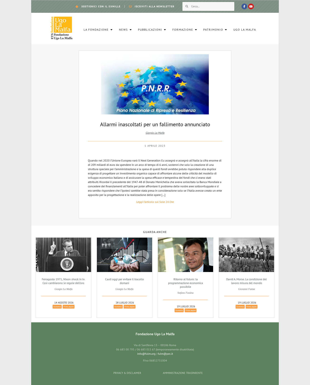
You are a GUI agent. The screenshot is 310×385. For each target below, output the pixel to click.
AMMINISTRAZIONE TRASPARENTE (183, 373)
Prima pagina (69, 306)
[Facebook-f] (244, 6)
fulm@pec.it (165, 353)
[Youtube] (251, 6)
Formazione (182, 29)
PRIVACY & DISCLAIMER (127, 373)
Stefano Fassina (185, 293)
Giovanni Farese (246, 289)
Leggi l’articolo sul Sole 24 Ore (155, 202)
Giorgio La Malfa (155, 132)
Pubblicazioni (150, 29)
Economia (57, 306)
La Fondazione (96, 29)
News (123, 29)
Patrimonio (213, 29)
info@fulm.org (146, 353)
